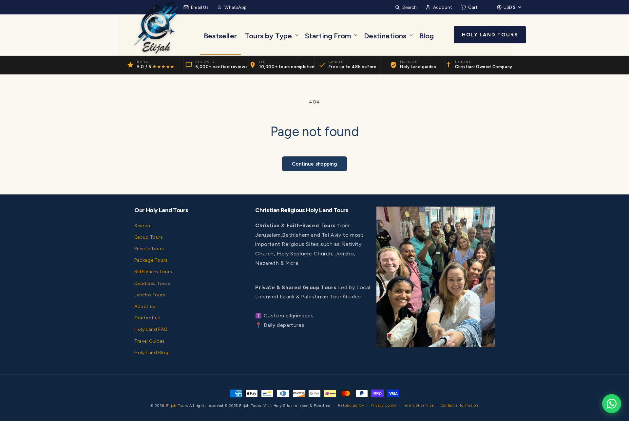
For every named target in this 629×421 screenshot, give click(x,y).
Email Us (199, 7)
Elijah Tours (177, 406)
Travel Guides (149, 341)
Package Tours (151, 260)
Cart (473, 7)
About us (144, 306)
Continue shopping (314, 164)
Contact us (147, 318)
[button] (271, 34)
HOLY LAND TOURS (490, 35)
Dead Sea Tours (152, 283)
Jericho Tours (149, 294)
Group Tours (148, 237)
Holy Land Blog (151, 352)
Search (409, 7)
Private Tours (149, 248)
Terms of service (418, 405)
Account (442, 7)
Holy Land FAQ (151, 329)
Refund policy (351, 405)
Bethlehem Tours (153, 271)
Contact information (459, 405)
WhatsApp (235, 7)
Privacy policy (383, 405)
